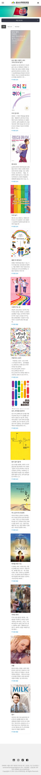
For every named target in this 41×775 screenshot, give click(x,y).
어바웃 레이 (15, 615)
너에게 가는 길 (16, 307)
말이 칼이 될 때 (16, 462)
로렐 (13, 666)
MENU (3, 3)
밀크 (13, 715)
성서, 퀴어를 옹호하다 (18, 411)
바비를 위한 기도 (17, 564)
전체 (4, 27)
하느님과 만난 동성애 (18, 513)
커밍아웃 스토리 (16, 358)
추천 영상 (17, 27)
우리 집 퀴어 (15, 113)
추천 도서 (10, 27)
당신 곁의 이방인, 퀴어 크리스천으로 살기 (18, 61)
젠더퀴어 (14, 164)
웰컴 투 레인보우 (17, 260)
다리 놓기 (14, 215)
